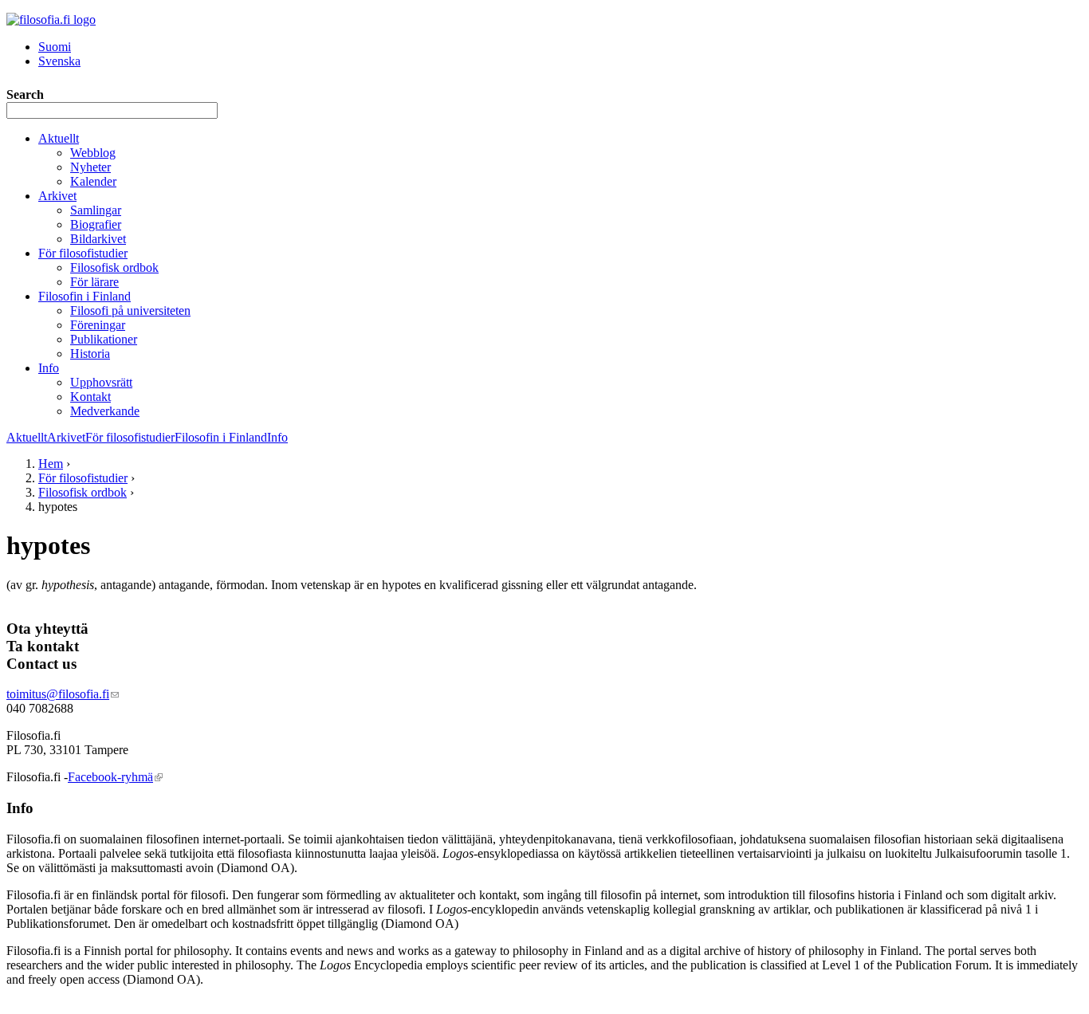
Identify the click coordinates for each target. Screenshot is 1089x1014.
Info (48, 368)
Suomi (54, 46)
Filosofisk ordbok (114, 267)
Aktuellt (58, 138)
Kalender (93, 181)
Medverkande (105, 411)
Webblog (93, 152)
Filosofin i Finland (84, 296)
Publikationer (103, 339)
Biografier (95, 224)
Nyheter (90, 167)
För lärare (94, 282)
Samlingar (95, 210)
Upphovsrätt (101, 382)
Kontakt (90, 396)
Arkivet (57, 195)
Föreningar (97, 325)
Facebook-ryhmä (115, 777)
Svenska (59, 61)
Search (25, 94)
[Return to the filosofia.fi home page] (51, 19)
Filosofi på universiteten (130, 310)
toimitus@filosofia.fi (62, 694)
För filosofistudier (83, 253)
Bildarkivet (98, 239)
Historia (90, 353)
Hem (50, 463)
